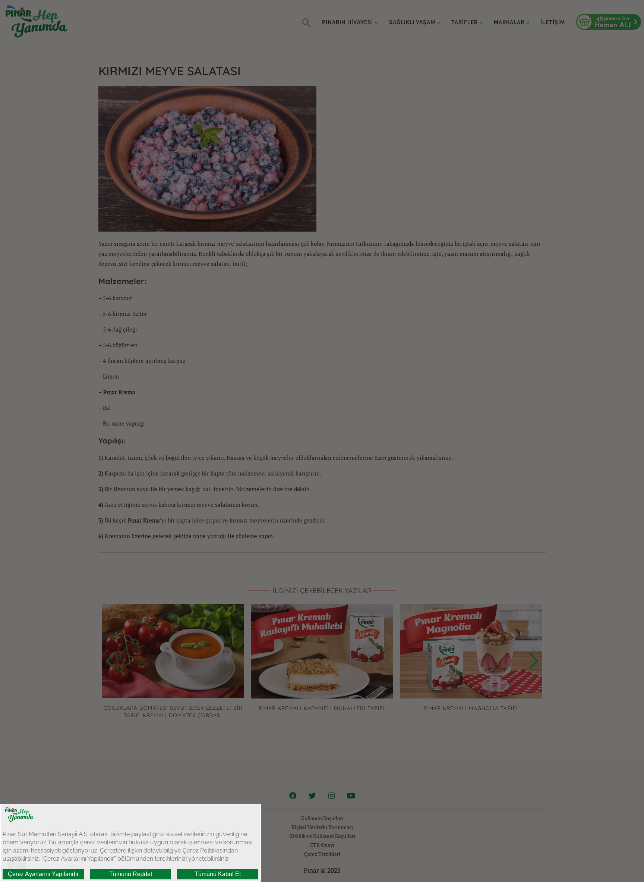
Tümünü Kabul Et (218, 874)
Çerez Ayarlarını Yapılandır (43, 874)
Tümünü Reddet (130, 874)
